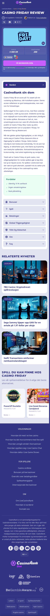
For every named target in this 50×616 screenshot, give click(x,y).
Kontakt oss (24, 509)
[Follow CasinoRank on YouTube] (27, 548)
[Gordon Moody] (24, 583)
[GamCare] (33, 576)
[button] (24, 85)
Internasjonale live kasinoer (24, 485)
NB (23, 554)
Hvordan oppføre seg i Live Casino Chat (24, 448)
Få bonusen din (24, 63)
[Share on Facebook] (9, 22)
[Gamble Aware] (21, 589)
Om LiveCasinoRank (24, 500)
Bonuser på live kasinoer (24, 472)
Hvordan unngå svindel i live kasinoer (24, 444)
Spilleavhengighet (24, 480)
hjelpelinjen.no (20, 67)
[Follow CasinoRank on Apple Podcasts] (38, 548)
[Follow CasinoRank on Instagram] (16, 548)
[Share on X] (4, 22)
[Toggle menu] (3, 3)
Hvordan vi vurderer (24, 505)
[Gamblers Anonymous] (21, 576)
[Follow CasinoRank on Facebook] (10, 548)
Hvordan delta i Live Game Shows (24, 452)
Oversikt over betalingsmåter (24, 476)
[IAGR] (12, 576)
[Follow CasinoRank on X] (21, 548)
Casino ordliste (24, 468)
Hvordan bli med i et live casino (24, 435)
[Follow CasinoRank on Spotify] (33, 548)
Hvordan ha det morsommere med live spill (24, 439)
